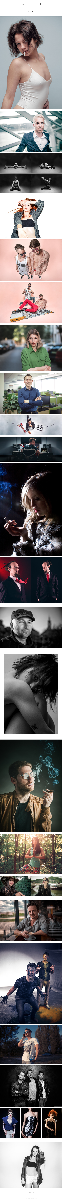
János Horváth (31, 4)
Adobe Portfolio (33, 1198)
